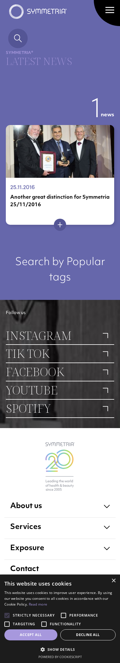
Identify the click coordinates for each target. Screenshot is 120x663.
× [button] (113, 581)
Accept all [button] (31, 634)
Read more (38, 604)
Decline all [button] (88, 634)
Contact (24, 569)
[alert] (60, 619)
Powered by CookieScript (60, 657)
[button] (60, 649)
